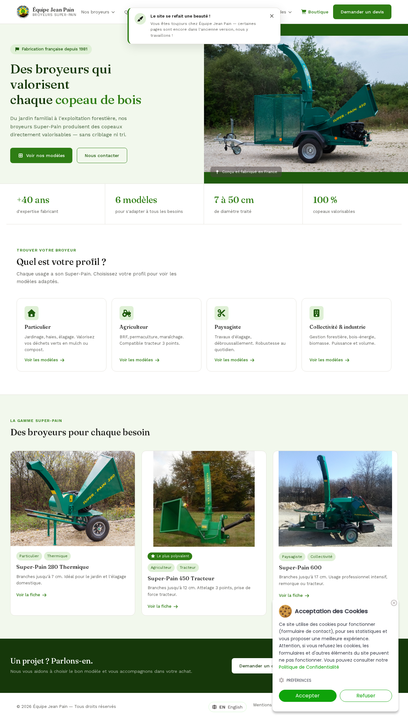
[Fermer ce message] (271, 15)
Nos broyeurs (95, 11)
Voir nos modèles (45, 155)
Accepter (307, 695)
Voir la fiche (28, 594)
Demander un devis (362, 11)
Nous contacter (102, 155)
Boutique (317, 11)
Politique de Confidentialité (309, 667)
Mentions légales (270, 704)
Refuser (365, 695)
